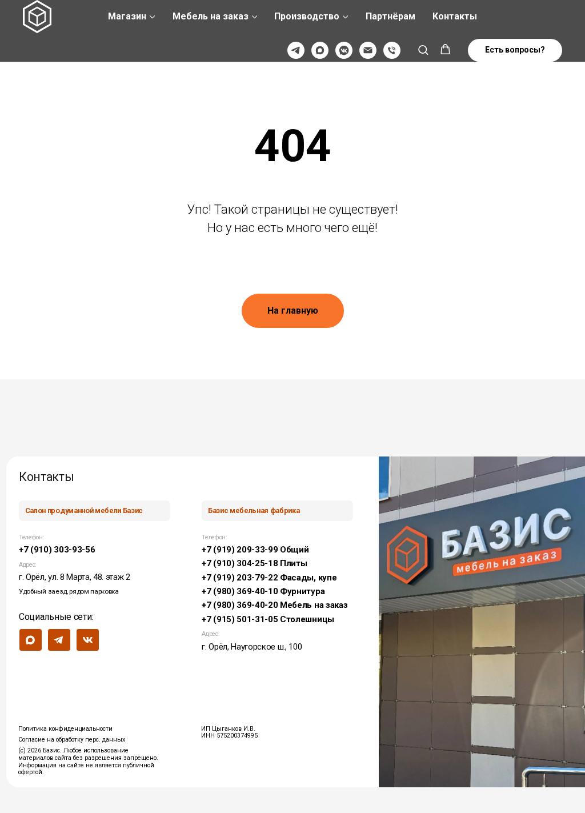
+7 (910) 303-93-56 (57, 549)
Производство (306, 16)
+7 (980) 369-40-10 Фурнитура (263, 591)
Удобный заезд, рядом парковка (69, 591)
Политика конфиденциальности (65, 728)
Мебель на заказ (211, 16)
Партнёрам (390, 16)
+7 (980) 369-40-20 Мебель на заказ (274, 605)
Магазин (127, 16)
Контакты (454, 16)
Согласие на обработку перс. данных (71, 739)
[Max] (319, 50)
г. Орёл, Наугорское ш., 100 (252, 647)
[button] (423, 49)
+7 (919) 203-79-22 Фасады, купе (269, 577)
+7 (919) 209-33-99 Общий (255, 549)
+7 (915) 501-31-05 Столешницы (268, 619)
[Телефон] (391, 50)
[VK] (343, 50)
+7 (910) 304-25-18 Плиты (254, 563)
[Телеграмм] (295, 50)
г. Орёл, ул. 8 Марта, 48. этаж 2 (74, 577)
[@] (367, 50)
